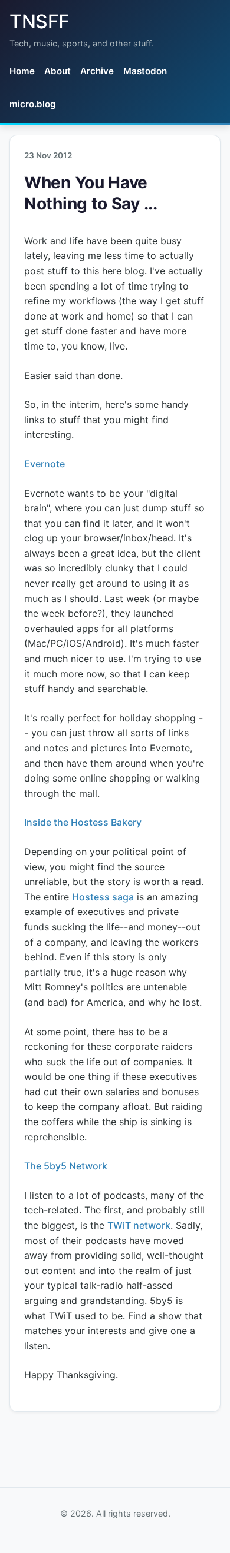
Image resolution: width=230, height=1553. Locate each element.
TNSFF (39, 21)
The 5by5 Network (65, 1166)
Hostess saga (103, 897)
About (57, 71)
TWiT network (138, 1225)
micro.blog (32, 103)
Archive (97, 71)
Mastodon (145, 71)
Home (22, 71)
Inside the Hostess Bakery (83, 822)
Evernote (44, 464)
